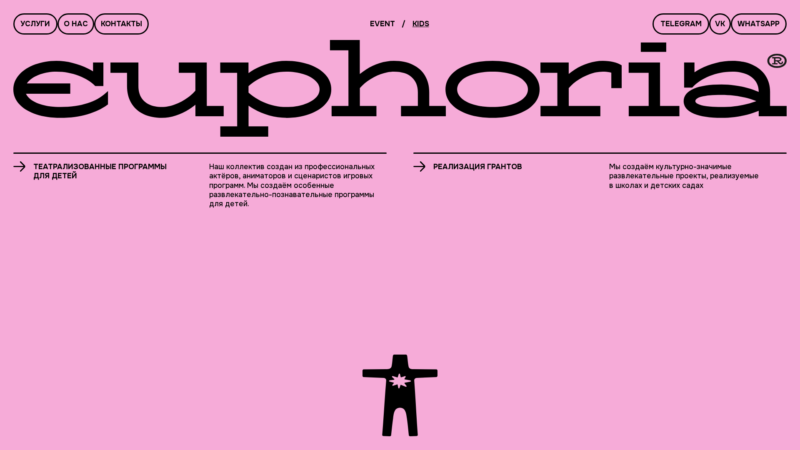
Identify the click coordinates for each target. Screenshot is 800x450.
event (382, 23)
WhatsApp (759, 23)
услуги (35, 23)
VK (720, 23)
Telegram (681, 23)
